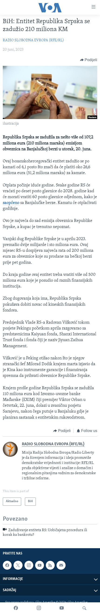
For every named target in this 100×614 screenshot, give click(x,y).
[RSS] (50, 565)
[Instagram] (39, 608)
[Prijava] (61, 565)
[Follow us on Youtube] (39, 565)
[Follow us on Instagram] (28, 565)
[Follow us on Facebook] (7, 565)
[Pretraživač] (84, 608)
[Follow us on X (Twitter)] (17, 565)
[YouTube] (61, 608)
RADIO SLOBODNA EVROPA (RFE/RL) (33, 40)
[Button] (88, 60)
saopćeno (11, 203)
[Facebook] (16, 608)
